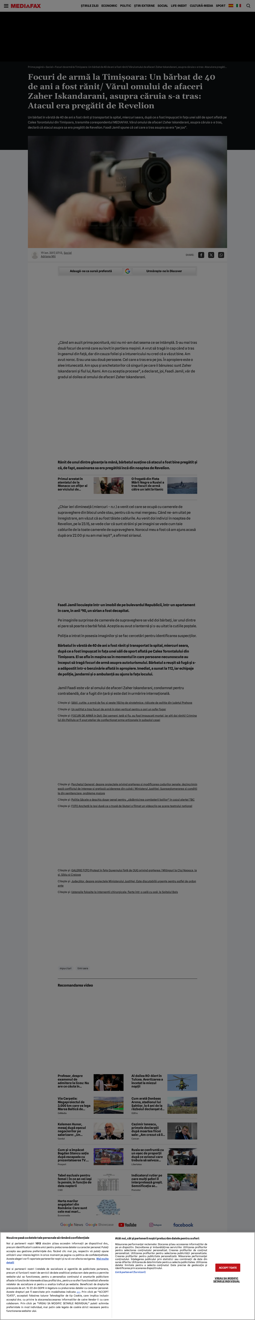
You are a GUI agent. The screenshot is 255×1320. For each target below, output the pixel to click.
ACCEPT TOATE (228, 1267)
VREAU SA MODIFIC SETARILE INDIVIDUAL (226, 1280)
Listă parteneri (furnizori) (130, 1272)
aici (78, 1292)
